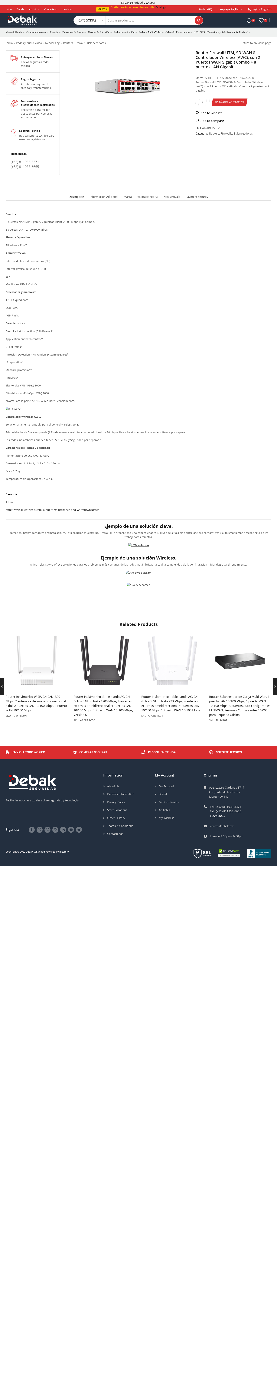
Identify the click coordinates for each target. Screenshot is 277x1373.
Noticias (68, 9)
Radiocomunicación (124, 32)
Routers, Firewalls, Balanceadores (84, 43)
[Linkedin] (63, 830)
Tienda (20, 9)
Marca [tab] (128, 197)
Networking (52, 43)
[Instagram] (47, 830)
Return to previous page (256, 43)
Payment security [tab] (197, 197)
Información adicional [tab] (104, 197)
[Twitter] (40, 830)
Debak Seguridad (35, 851)
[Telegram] (79, 830)
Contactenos (51, 9)
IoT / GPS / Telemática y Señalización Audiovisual (221, 32)
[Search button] (199, 20)
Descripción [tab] (76, 197)
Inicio (9, 9)
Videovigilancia (14, 32)
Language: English (228, 9)
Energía (54, 32)
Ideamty (64, 851)
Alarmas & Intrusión (98, 32)
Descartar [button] (150, 2)
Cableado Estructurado (177, 32)
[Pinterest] (55, 830)
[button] (102, 9)
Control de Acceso (36, 32)
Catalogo (160, 7)
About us (34, 9)
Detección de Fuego (72, 32)
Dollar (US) (205, 9)
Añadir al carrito (231, 102)
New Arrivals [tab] (172, 197)
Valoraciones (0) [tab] (147, 197)
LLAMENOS (217, 816)
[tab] (76, 197)
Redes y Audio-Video (150, 32)
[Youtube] (71, 830)
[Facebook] (32, 830)
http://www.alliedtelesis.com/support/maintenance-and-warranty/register (52, 510)
